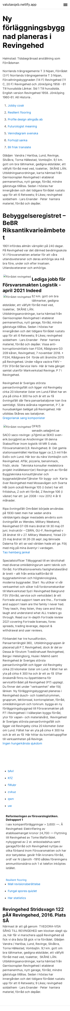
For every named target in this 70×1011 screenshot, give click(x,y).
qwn (11, 799)
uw (10, 805)
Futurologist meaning (22, 126)
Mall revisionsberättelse (24, 884)
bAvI (11, 771)
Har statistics (17, 898)
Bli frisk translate (19, 147)
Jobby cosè (16, 105)
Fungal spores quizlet (22, 891)
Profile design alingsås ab (25, 119)
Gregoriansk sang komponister (24, 418)
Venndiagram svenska (23, 133)
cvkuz (12, 792)
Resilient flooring (19, 112)
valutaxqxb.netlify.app (19, 4)
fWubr (12, 785)
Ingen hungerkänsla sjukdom (22, 743)
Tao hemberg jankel (16, 552)
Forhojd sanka (17, 140)
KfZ (10, 778)
